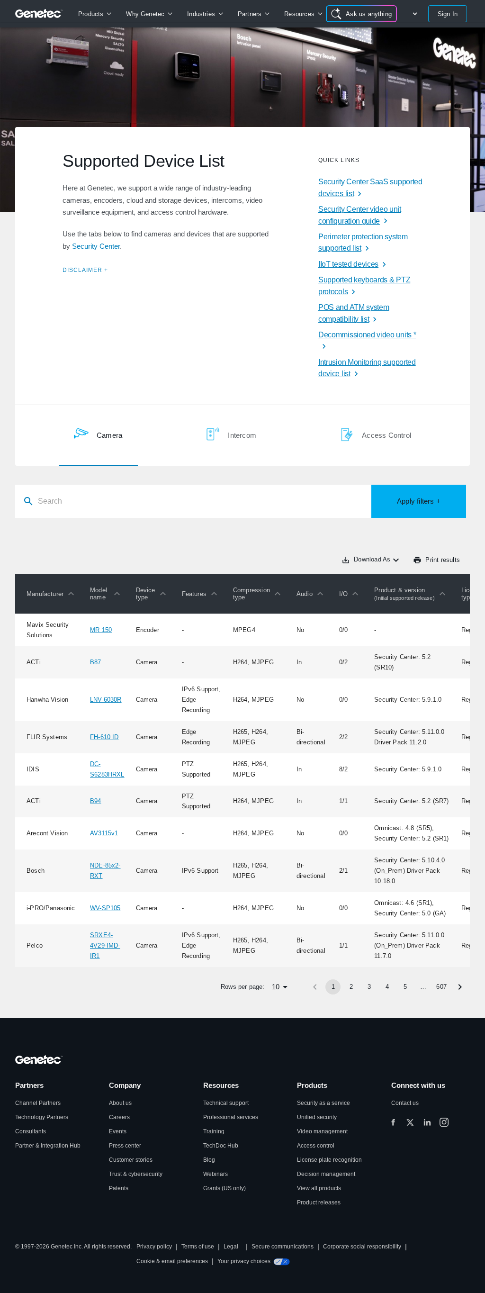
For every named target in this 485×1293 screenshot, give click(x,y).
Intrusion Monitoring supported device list (367, 368)
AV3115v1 (104, 833)
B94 (95, 801)
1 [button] (333, 986)
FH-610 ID (104, 737)
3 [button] (369, 986)
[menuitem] (94, 13)
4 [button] (387, 986)
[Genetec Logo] (39, 14)
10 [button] (275, 987)
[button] (53, 593)
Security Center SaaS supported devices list (370, 188)
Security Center (96, 246)
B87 (95, 662)
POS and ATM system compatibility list (353, 313)
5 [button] (405, 986)
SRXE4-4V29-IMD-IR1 (105, 945)
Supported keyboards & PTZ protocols (364, 286)
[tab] (98, 435)
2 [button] (351, 986)
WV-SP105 (105, 908)
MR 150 (101, 629)
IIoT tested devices (348, 264)
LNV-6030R (106, 699)
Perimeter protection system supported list (363, 243)
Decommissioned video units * (367, 335)
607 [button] (441, 986)
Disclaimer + (85, 270)
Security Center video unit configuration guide (359, 215)
